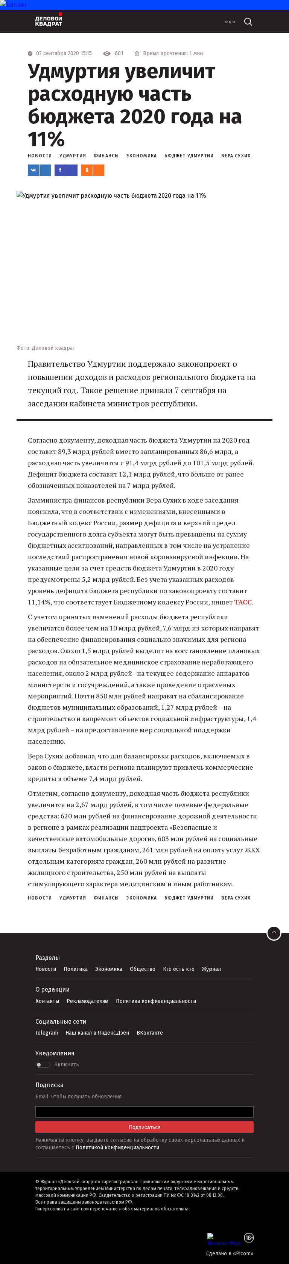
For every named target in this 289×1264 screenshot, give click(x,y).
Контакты (47, 1001)
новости (40, 155)
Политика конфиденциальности (156, 1001)
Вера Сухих (236, 155)
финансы (106, 155)
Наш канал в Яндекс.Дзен (97, 1033)
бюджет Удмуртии (189, 155)
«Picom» (243, 1253)
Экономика (108, 969)
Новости (45, 969)
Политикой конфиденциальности (117, 1147)
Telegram (46, 1033)
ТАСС (243, 601)
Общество (142, 969)
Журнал (211, 969)
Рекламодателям (87, 1001)
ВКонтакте (150, 1033)
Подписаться (145, 1127)
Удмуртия (72, 155)
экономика (141, 155)
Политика (76, 969)
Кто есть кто (179, 969)
